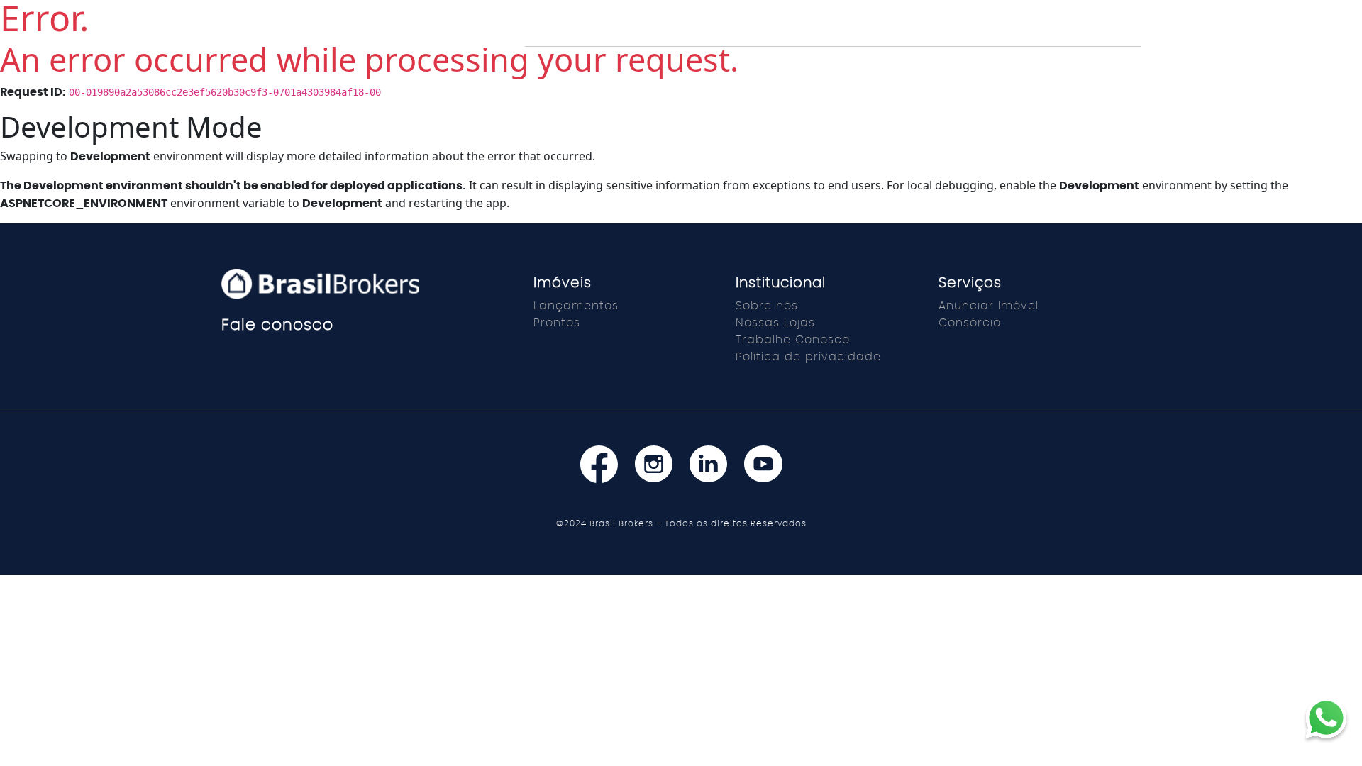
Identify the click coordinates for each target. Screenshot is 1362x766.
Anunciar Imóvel (989, 305)
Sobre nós (767, 305)
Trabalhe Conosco (793, 339)
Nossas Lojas (775, 322)
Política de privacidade (808, 356)
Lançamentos (633, 32)
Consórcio (1100, 32)
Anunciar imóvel (738, 32)
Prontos (553, 32)
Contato (1028, 32)
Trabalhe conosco (857, 32)
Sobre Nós (957, 32)
